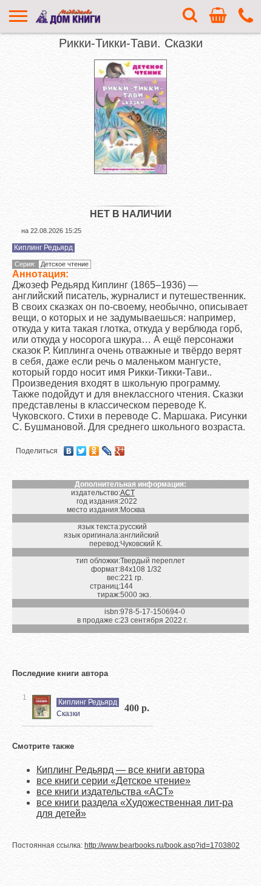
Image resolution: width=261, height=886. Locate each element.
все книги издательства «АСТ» (105, 791)
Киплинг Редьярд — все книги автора (120, 770)
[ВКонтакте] (69, 451)
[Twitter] (81, 451)
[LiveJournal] (107, 451)
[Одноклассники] (94, 451)
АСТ (127, 493)
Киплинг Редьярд (43, 247)
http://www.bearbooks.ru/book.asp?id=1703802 (162, 845)
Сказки (68, 713)
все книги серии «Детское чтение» (113, 781)
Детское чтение (65, 264)
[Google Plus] (120, 451)
